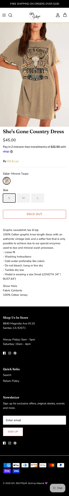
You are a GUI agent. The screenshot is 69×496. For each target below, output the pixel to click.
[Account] (57, 15)
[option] (34, 75)
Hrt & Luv (13, 161)
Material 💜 (42, 483)
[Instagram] (9, 353)
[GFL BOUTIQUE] (34, 15)
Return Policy (11, 381)
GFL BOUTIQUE (19, 483)
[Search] (12, 15)
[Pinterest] (15, 353)
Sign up (13, 431)
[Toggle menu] (4, 15)
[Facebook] (4, 353)
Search (7, 375)
